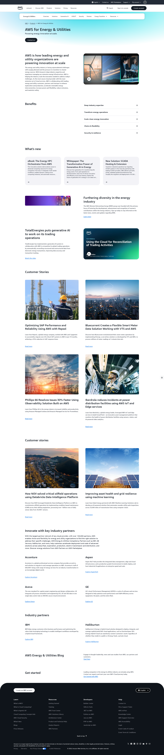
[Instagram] (137, 744)
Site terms (24, 748)
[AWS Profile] (145, 2)
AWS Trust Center (54, 710)
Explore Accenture (31, 577)
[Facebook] (131, 744)
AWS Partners (53, 729)
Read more (28, 346)
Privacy (16, 748)
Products (32, 23)
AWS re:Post (122, 710)
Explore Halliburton (92, 641)
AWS (26, 23)
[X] (128, 744)
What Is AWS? (18, 703)
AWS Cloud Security (20, 718)
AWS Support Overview (126, 718)
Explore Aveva (30, 601)
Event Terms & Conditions (127, 732)
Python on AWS (89, 714)
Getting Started (54, 703)
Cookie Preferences (54, 748)
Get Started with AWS (91, 676)
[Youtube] (143, 744)
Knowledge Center (124, 714)
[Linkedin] (134, 744)
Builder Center (88, 703)
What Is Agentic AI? (20, 710)
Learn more (87, 217)
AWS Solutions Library (56, 714)
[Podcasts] (146, 744)
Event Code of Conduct (126, 729)
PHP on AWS (88, 721)
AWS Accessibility (124, 721)
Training (51, 707)
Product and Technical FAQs (58, 721)
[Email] (149, 744)
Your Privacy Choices (36, 748)
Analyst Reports (54, 725)
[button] (39, 8)
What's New (17, 721)
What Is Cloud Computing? (23, 707)
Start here (87, 659)
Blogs (15, 725)
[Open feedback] (162, 377)
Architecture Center (55, 718)
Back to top (81, 736)
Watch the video (30, 258)
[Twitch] (140, 744)
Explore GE (89, 601)
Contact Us (122, 703)
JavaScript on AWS (90, 725)
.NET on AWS (88, 710)
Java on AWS (88, 718)
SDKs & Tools (88, 707)
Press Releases (18, 729)
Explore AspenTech (91, 572)
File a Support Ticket (125, 707)
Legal (120, 725)
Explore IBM (29, 639)
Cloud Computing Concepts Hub (24, 714)
